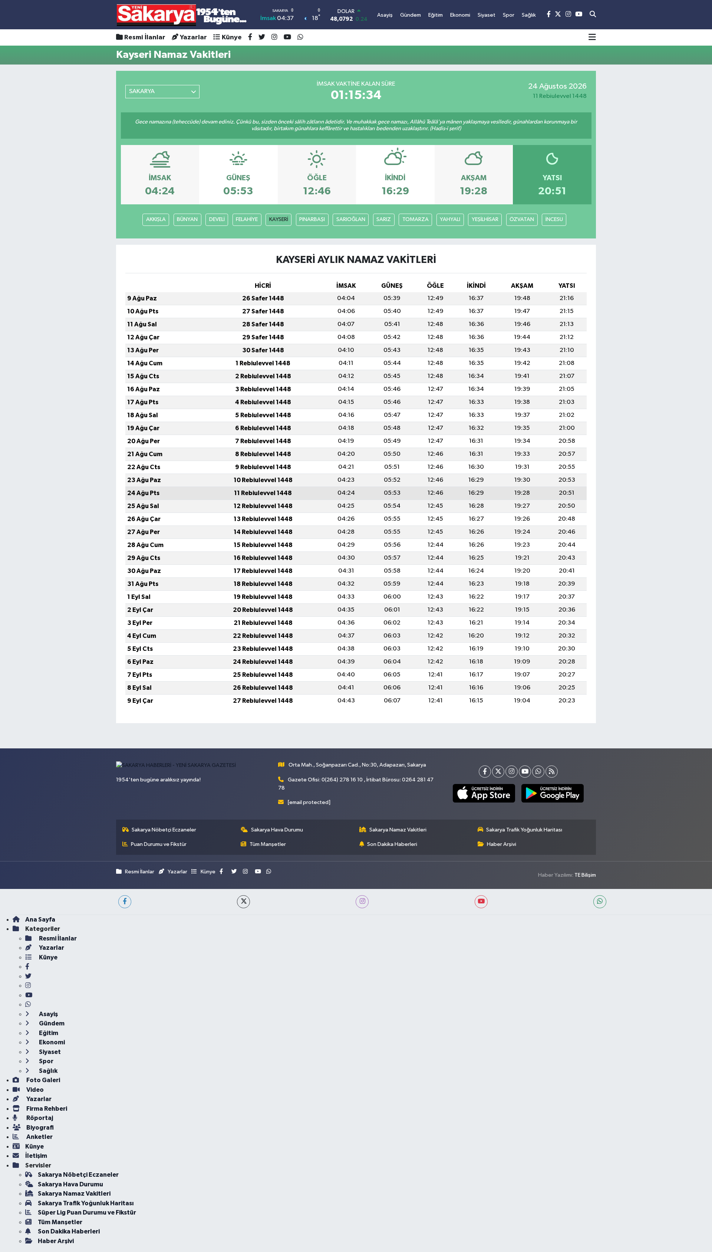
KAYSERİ (278, 219)
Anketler (39, 1137)
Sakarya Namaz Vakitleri (397, 830)
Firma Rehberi (46, 1109)
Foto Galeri (42, 1080)
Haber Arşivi (501, 844)
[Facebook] (485, 771)
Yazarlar (193, 37)
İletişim (36, 1156)
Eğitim (48, 1033)
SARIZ (383, 219)
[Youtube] (525, 771)
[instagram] (362, 901)
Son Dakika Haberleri (392, 844)
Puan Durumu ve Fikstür (159, 844)
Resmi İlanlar (144, 37)
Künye (232, 37)
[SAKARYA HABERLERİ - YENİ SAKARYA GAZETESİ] (182, 14)
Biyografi (39, 1127)
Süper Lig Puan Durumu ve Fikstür (87, 1212)
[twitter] (243, 901)
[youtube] (481, 901)
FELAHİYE (247, 219)
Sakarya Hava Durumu (277, 830)
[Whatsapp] (538, 771)
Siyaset (49, 1052)
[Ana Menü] (592, 37)
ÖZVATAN (522, 219)
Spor (45, 1061)
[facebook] (124, 901)
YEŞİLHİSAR (485, 219)
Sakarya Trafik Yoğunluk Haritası (524, 830)
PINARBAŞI (312, 219)
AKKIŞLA (156, 219)
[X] (498, 771)
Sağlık (47, 1071)
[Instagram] (511, 771)
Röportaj (39, 1118)
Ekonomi (51, 1042)
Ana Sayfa (40, 919)
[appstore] (484, 793)
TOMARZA (415, 219)
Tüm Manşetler (268, 844)
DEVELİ (217, 219)
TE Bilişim (585, 875)
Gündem (51, 1023)
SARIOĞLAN (350, 219)
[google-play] (552, 793)
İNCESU (554, 219)
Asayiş (48, 1014)
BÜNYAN (187, 219)
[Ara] (593, 15)
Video (34, 1090)
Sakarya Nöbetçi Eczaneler (164, 830)
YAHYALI (450, 219)
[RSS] (551, 771)
